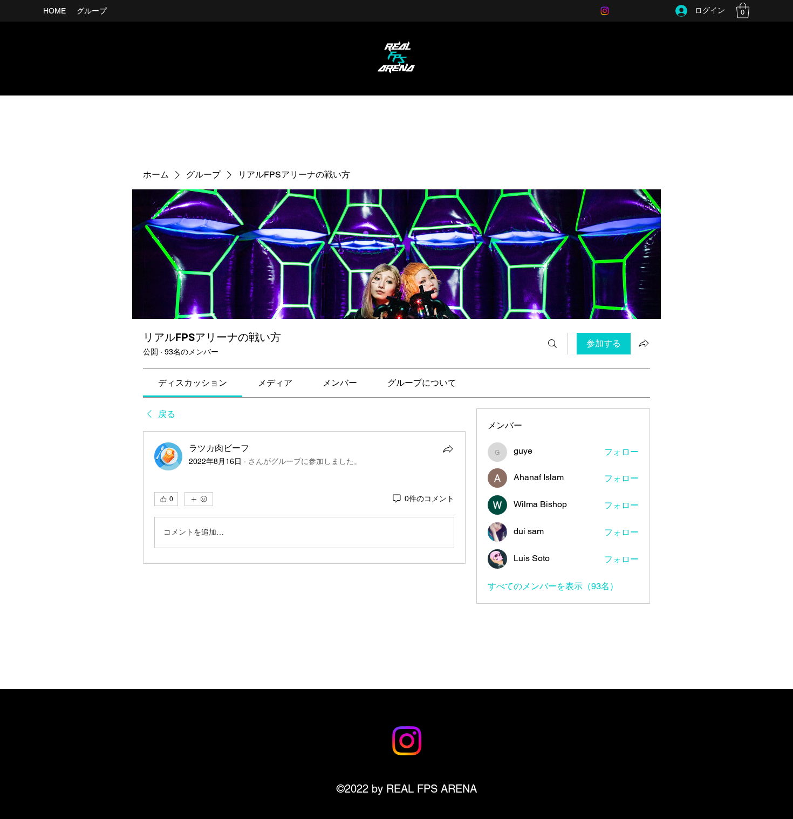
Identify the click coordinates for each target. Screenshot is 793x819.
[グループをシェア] (643, 343)
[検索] (552, 343)
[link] (192, 383)
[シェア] (447, 448)
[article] (304, 497)
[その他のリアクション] (198, 499)
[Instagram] (604, 10)
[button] (742, 10)
